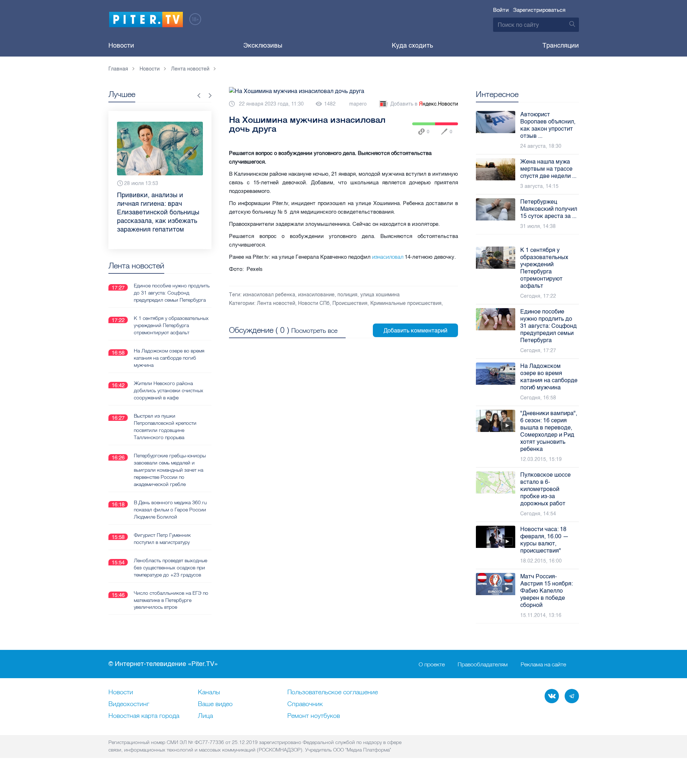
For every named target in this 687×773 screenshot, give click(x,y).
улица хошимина (380, 295)
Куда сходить (412, 45)
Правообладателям (483, 664)
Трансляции (560, 45)
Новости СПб (314, 303)
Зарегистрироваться (539, 10)
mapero (358, 104)
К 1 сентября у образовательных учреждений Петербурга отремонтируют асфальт (171, 312)
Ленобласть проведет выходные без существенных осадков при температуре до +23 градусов (170, 554)
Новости (121, 45)
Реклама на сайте (543, 664)
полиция (347, 295)
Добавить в (424, 104)
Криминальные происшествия (406, 303)
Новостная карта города (143, 716)
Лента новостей (276, 303)
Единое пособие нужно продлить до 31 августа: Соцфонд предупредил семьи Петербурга (172, 279)
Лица (205, 716)
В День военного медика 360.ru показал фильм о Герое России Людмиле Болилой (170, 496)
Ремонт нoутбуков (313, 716)
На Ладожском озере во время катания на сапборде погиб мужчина (169, 344)
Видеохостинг (128, 704)
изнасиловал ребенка (269, 295)
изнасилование (316, 295)
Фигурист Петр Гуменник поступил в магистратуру (162, 525)
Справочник (305, 704)
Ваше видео (215, 704)
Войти (501, 10)
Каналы (209, 692)
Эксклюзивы (262, 45)
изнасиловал (387, 256)
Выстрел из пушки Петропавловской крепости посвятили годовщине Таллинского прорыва (165, 413)
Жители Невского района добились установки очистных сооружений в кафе (168, 377)
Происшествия (349, 303)
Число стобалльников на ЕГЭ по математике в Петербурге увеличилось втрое (171, 587)
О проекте (432, 664)
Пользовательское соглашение (332, 692)
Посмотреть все (314, 330)
